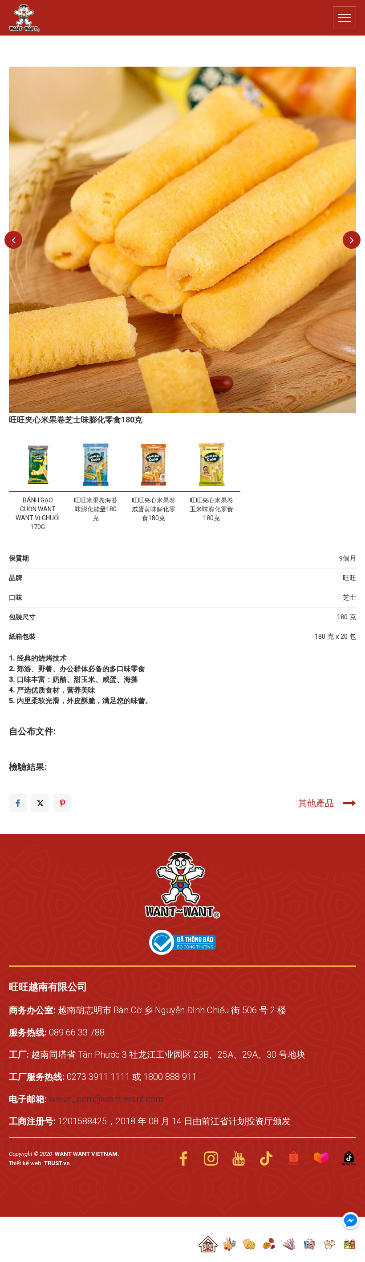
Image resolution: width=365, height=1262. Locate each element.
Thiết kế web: (26, 1163)
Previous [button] (13, 240)
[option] (182, 240)
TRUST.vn (57, 1163)
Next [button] (352, 240)
